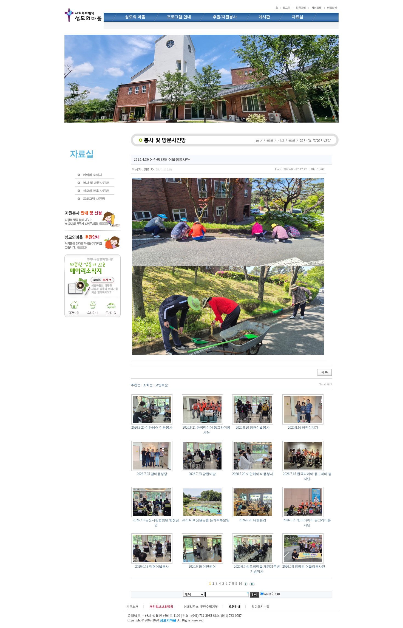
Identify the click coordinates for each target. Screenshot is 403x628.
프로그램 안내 (179, 17)
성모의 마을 (135, 17)
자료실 (297, 17)
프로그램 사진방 (94, 198)
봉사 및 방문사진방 (96, 182)
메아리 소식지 (92, 174)
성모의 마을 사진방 (96, 190)
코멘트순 (161, 385)
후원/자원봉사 (225, 17)
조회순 (148, 385)
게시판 (264, 17)
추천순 (136, 385)
